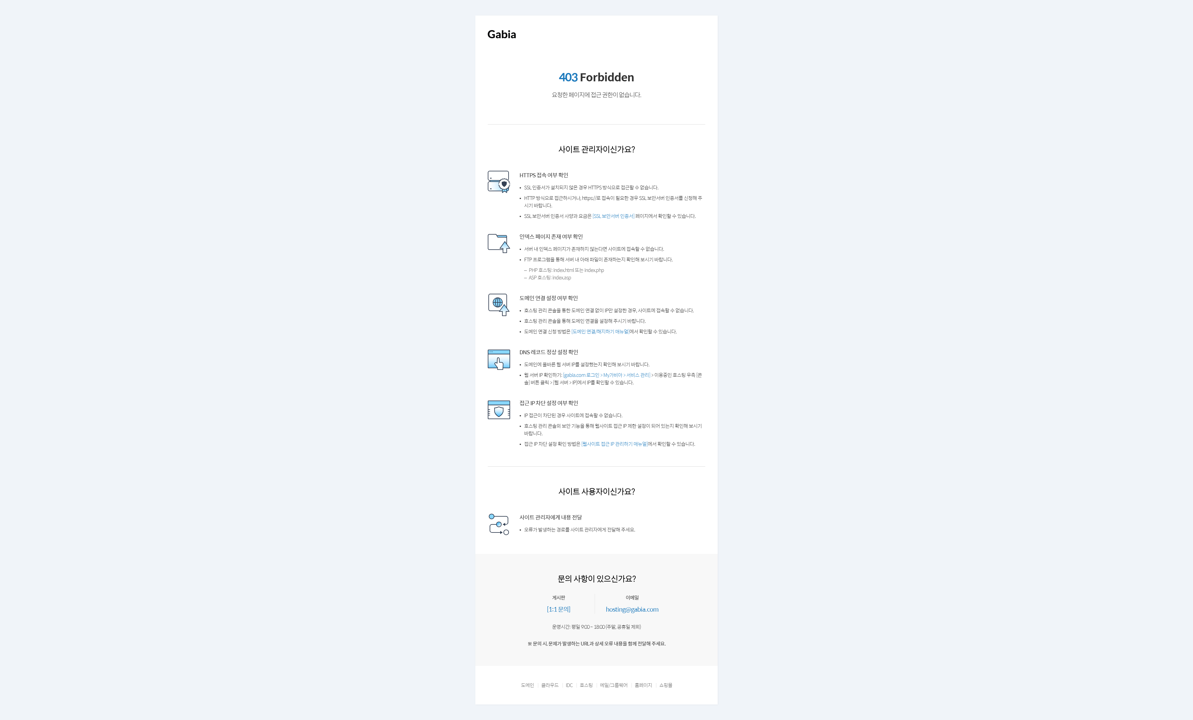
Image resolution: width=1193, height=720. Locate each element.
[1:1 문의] (558, 609)
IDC (569, 685)
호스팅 (586, 685)
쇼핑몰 (665, 685)
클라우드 (550, 685)
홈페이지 (643, 685)
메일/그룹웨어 (614, 685)
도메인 (527, 685)
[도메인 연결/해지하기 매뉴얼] (600, 331)
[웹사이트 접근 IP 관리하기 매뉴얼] (614, 444)
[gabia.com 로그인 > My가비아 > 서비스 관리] (606, 375)
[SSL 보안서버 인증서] (613, 216)
